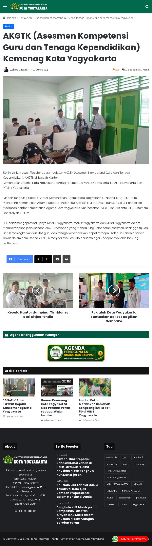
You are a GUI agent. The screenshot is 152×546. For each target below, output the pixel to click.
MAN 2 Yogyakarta (116, 477)
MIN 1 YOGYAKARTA (117, 484)
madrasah (140, 464)
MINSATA (111, 491)
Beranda (10, 17)
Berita (22, 17)
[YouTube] (30, 511)
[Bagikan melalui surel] (57, 259)
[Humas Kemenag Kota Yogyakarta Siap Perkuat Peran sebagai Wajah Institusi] (57, 387)
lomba (126, 464)
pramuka (141, 497)
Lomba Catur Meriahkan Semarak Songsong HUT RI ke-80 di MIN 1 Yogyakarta (94, 407)
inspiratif (138, 457)
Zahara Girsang (19, 69)
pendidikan (125, 497)
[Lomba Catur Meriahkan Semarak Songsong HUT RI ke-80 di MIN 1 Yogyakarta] (95, 387)
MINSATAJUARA (131, 491)
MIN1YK (138, 484)
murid (109, 497)
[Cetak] (66, 259)
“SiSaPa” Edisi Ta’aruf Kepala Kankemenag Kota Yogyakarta (17, 406)
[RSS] (15, 511)
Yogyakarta (138, 504)
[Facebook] (20, 511)
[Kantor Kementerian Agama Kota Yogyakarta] (29, 6)
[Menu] (5, 8)
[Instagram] (34, 511)
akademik (111, 457)
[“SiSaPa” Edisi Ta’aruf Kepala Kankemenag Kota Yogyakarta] (19, 387)
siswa (124, 504)
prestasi (110, 504)
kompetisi (111, 464)
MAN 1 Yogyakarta (116, 470)
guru (125, 457)
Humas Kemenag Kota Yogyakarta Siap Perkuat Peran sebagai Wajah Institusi (55, 407)
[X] (25, 511)
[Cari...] (147, 8)
